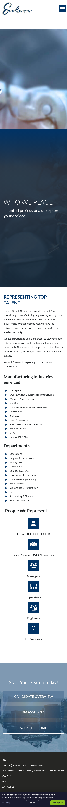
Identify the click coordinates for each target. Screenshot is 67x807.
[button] (62, 8)
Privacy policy (8, 803)
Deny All (32, 802)
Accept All (58, 802)
